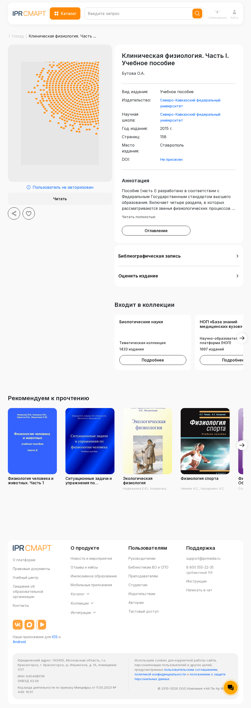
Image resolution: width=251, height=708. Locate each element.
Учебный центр (25, 577)
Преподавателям (143, 576)
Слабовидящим (217, 17)
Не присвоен (171, 159)
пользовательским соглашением (190, 669)
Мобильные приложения (91, 585)
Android (19, 642)
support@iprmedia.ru (203, 558)
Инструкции (196, 581)
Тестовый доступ (143, 611)
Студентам (137, 585)
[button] (178, 256)
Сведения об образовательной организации (28, 591)
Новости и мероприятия (91, 558)
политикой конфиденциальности (160, 674)
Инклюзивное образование (94, 576)
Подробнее (153, 360)
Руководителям (141, 558)
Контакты (21, 605)
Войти (234, 17)
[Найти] (197, 13)
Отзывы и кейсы (84, 567)
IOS (55, 637)
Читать (60, 198)
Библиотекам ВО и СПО (148, 567)
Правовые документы (31, 569)
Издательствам (141, 594)
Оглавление (156, 230)
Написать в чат (199, 590)
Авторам (136, 602)
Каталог (68, 13)
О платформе (24, 560)
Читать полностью (138, 217)
